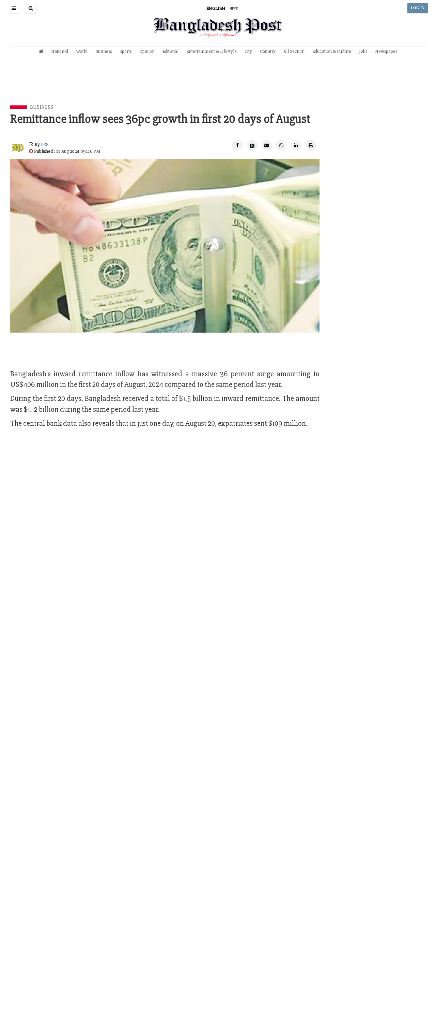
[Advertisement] (218, 86)
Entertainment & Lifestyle (211, 51)
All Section (294, 51)
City (248, 51)
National (59, 51)
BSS (44, 144)
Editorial (170, 51)
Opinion (147, 51)
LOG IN (417, 8)
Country (268, 51)
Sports (125, 51)
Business (103, 51)
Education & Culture (331, 51)
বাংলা (234, 8)
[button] (13, 8)
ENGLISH (215, 8)
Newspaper (386, 51)
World (82, 51)
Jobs (363, 51)
